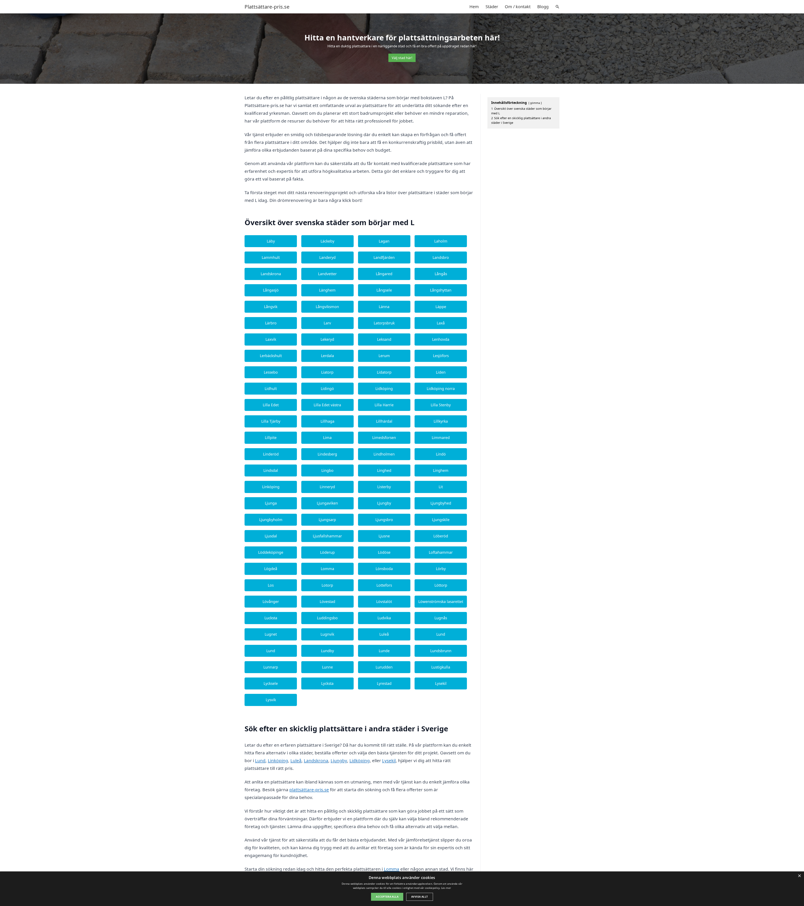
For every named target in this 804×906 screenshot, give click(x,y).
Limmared (441, 437)
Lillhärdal (384, 421)
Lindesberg (327, 454)
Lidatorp (384, 372)
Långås (441, 273)
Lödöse (384, 552)
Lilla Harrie (384, 404)
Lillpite (271, 437)
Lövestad (327, 601)
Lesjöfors (441, 355)
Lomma (327, 568)
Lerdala (327, 355)
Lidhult (271, 388)
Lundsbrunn (440, 650)
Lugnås (440, 617)
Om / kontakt (518, 6)
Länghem (327, 290)
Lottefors (384, 585)
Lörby (441, 568)
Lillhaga (327, 421)
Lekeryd (327, 339)
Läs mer (446, 888)
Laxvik (270, 339)
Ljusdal (271, 535)
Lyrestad (384, 683)
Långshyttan (440, 290)
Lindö (441, 454)
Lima (327, 437)
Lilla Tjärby (270, 421)
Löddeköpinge (270, 552)
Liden (441, 372)
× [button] (799, 876)
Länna (384, 306)
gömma (535, 103)
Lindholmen (384, 454)
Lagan (384, 241)
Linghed (384, 470)
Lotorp (327, 585)
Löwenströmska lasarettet (440, 601)
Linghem (440, 470)
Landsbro (441, 257)
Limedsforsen (384, 437)
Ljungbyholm (270, 519)
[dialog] (402, 888)
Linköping (271, 486)
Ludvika (384, 617)
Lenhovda (440, 339)
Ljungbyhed (440, 503)
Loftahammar (441, 552)
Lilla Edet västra (327, 404)
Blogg (543, 6)
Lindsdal (270, 470)
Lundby (327, 650)
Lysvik (271, 699)
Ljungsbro (384, 519)
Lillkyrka (441, 421)
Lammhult (271, 257)
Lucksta (270, 617)
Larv (327, 322)
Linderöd (271, 454)
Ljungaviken (327, 503)
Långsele (384, 290)
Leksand (384, 339)
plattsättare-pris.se (309, 789)
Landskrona (271, 273)
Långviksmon (327, 306)
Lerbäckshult (271, 355)
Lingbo (327, 470)
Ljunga (271, 503)
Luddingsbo (327, 617)
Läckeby (327, 241)
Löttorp (440, 585)
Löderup (327, 552)
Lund (440, 634)
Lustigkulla (440, 667)
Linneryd (327, 486)
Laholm (440, 241)
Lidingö (327, 388)
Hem (474, 6)
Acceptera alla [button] (387, 896)
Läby (271, 241)
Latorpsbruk (384, 322)
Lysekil (441, 683)
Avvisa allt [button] (419, 896)
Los (271, 585)
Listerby (384, 486)
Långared (384, 273)
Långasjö (271, 290)
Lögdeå (270, 568)
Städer (492, 6)
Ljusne (384, 535)
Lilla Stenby (441, 404)
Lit (441, 486)
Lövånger (271, 601)
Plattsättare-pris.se (267, 6)
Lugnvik (327, 634)
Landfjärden (384, 257)
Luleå (384, 634)
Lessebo (271, 372)
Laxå (441, 322)
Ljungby (384, 503)
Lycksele (271, 683)
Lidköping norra (441, 388)
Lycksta (327, 683)
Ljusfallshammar (327, 535)
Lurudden (384, 667)
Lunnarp (270, 667)
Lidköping (384, 388)
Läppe (441, 306)
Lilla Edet (271, 404)
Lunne (327, 667)
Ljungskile (441, 519)
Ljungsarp (327, 519)
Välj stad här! (402, 57)
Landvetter (327, 273)
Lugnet (271, 634)
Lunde (384, 650)
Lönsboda (384, 568)
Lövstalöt (384, 601)
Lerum (384, 355)
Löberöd (440, 535)
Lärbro (271, 322)
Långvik (270, 306)
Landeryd (327, 257)
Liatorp (327, 372)
